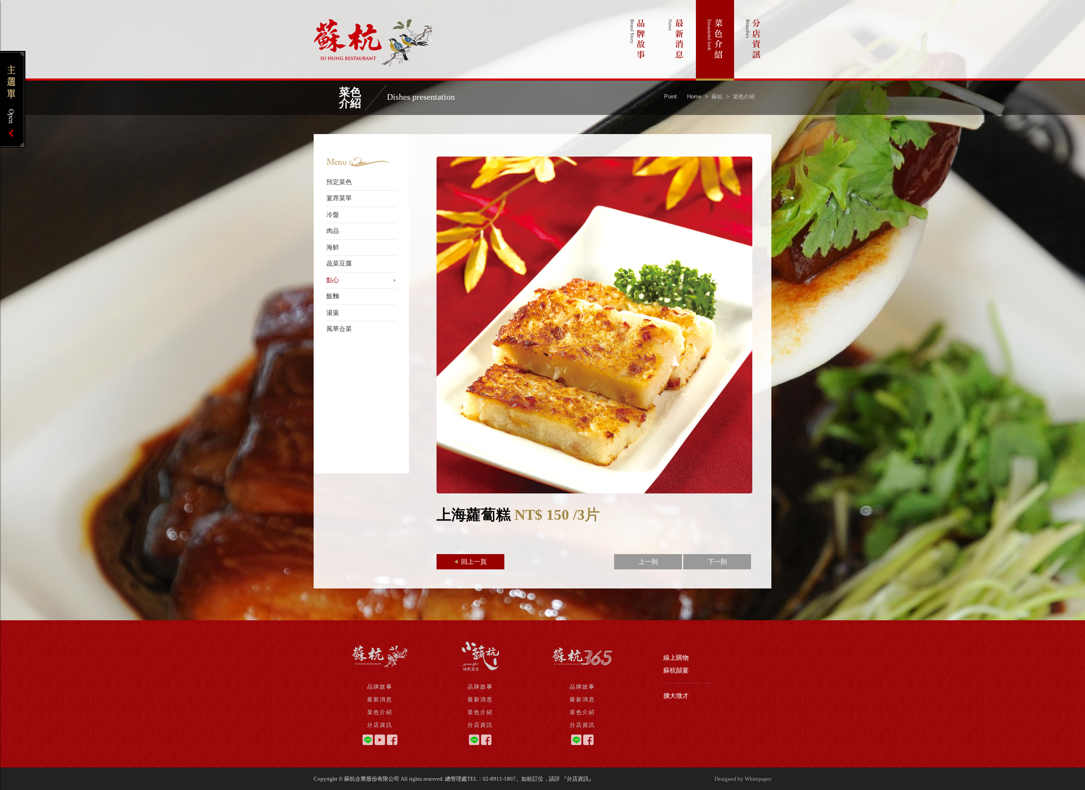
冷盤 (332, 214)
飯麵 (332, 296)
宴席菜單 (339, 198)
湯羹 (332, 312)
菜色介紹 (715, 40)
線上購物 (676, 657)
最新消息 (676, 40)
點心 (332, 280)
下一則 (717, 561)
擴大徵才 (676, 695)
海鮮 (332, 247)
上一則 (648, 561)
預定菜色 (339, 182)
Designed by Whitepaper (743, 779)
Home (694, 96)
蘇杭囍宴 (676, 670)
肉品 (332, 230)
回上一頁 (473, 561)
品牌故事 (638, 40)
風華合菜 (339, 328)
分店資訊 (753, 40)
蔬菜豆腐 (339, 263)
